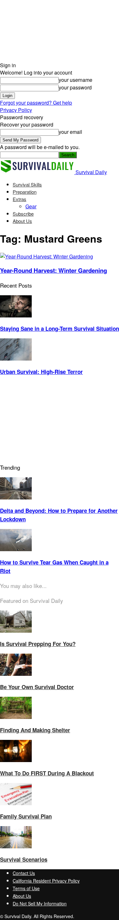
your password (75, 87)
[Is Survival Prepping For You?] (16, 630)
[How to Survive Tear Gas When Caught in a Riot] (16, 549)
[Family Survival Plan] (16, 803)
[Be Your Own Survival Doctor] (16, 673)
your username (75, 79)
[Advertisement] (47, 421)
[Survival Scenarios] (16, 846)
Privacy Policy (16, 110)
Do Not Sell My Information (40, 903)
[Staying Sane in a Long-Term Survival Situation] (16, 315)
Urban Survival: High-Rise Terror (41, 371)
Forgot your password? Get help (36, 102)
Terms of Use (26, 888)
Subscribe (23, 213)
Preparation (24, 191)
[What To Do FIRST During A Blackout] (16, 760)
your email (70, 131)
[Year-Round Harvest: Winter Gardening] (46, 256)
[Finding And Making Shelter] (16, 717)
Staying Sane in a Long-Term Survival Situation (59, 328)
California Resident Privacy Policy (46, 881)
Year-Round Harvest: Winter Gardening (53, 270)
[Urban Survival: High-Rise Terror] (16, 358)
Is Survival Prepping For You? (38, 644)
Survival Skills (27, 184)
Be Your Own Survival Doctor (37, 687)
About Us (22, 221)
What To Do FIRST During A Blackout (47, 773)
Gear (30, 206)
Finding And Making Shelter (35, 730)
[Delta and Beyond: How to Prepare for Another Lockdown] (16, 497)
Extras (19, 199)
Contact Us (24, 873)
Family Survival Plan (26, 816)
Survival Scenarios (23, 859)
